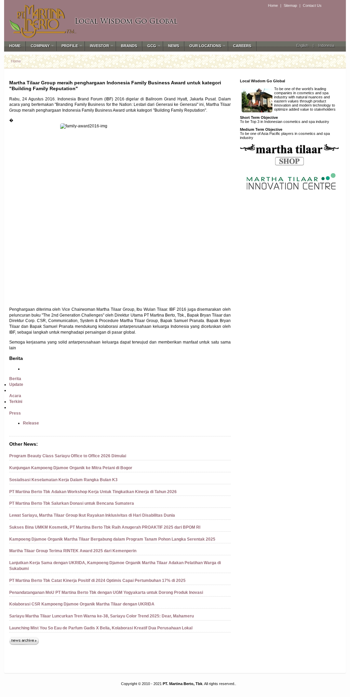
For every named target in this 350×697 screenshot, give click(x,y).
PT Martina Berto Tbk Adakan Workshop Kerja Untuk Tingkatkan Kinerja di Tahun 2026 (93, 491)
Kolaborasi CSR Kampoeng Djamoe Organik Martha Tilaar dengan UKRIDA (81, 604)
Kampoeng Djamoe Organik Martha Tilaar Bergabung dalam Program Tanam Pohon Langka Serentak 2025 (112, 539)
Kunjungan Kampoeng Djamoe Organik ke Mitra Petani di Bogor (70, 467)
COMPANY (40, 46)
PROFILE (70, 46)
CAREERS (242, 46)
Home (273, 5)
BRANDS (129, 46)
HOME (15, 46)
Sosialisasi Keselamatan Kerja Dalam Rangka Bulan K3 (63, 479)
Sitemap (290, 5)
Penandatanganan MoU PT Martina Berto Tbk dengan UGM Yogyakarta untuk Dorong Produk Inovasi (106, 592)
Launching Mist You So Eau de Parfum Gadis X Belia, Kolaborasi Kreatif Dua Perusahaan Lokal (100, 628)
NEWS (173, 46)
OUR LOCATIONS (205, 46)
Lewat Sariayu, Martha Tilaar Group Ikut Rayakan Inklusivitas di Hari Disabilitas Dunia (92, 515)
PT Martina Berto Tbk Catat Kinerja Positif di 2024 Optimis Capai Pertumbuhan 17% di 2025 (97, 580)
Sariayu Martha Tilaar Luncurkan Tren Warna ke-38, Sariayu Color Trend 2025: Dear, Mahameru (101, 616)
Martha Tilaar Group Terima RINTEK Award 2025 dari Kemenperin (72, 550)
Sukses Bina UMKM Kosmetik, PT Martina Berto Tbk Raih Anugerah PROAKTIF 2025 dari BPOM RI (104, 527)
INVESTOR (99, 46)
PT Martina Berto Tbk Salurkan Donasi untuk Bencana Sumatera (71, 503)
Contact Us (312, 5)
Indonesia (326, 45)
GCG (151, 46)
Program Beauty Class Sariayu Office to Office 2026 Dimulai (67, 456)
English (302, 45)
